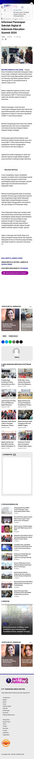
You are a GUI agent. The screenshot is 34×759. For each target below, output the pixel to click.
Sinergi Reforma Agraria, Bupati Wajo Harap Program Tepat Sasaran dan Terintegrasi (23, 518)
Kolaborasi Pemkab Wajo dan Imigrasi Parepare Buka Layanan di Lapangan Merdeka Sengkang (25, 444)
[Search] (32, 2)
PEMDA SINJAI (13, 336)
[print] (13, 341)
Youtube (5, 730)
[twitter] (6, 341)
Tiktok (4, 724)
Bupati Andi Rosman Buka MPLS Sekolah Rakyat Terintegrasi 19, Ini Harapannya (8, 444)
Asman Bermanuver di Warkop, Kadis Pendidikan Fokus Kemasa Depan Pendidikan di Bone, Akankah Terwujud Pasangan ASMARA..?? (16, 629)
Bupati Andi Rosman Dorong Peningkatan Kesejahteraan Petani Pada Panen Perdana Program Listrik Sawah (25, 403)
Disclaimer (5, 712)
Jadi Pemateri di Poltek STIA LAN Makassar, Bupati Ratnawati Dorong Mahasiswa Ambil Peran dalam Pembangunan (8, 403)
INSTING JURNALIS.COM (17, 754)
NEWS (4, 336)
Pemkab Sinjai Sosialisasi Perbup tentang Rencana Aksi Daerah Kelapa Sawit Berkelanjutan (8, 382)
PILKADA (6, 623)
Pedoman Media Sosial (9, 715)
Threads (5, 726)
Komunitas (5, 728)
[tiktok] (13, 2)
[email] (17, 341)
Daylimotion (6, 732)
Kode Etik (5, 708)
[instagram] (7, 2)
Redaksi (5, 699)
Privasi (4, 704)
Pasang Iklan (6, 719)
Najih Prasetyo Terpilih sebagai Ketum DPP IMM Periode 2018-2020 (23, 527)
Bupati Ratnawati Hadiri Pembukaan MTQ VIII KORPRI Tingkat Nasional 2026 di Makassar (25, 423)
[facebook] (2, 2)
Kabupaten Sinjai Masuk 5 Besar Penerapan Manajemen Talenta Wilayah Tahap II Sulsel (8, 423)
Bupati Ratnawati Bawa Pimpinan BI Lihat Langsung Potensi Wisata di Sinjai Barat (22, 574)
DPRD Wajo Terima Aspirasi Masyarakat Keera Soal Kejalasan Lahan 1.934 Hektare (24, 382)
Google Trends (6, 722)
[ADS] (21, 70)
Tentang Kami (6, 697)
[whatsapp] (10, 341)
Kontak (4, 702)
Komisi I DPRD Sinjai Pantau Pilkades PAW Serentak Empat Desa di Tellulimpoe (22, 564)
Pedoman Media (7, 706)
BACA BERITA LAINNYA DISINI (12, 258)
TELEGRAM (24, 268)
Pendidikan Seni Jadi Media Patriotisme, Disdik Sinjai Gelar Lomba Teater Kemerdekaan (23, 546)
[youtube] (10, 2)
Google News (6, 734)
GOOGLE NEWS (6, 264)
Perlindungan (6, 710)
